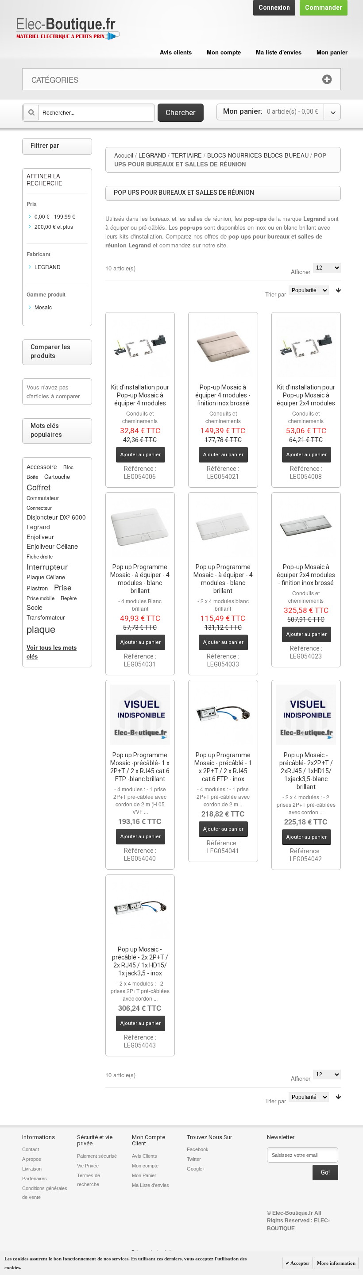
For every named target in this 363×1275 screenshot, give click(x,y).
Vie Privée (88, 1165)
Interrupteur (47, 566)
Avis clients (176, 52)
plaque (41, 629)
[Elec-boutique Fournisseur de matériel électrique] (67, 29)
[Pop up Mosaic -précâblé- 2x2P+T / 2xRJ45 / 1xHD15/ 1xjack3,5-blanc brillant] (306, 715)
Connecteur (39, 507)
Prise (63, 587)
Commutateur (43, 497)
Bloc (68, 466)
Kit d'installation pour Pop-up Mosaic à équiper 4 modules (140, 395)
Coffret (38, 487)
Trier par (275, 294)
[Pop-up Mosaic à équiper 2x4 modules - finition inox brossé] (306, 527)
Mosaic (43, 307)
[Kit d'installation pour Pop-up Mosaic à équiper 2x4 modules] (306, 347)
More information (336, 1263)
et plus (54, 226)
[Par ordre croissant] (338, 290)
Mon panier (332, 52)
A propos (31, 1159)
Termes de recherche (88, 1180)
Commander (323, 7)
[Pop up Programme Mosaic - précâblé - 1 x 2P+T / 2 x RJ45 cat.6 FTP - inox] (223, 715)
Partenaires (34, 1178)
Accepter (299, 1263)
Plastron (37, 588)
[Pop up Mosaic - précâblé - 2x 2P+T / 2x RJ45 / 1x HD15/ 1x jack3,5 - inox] (140, 909)
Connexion (274, 7)
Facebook (198, 1149)
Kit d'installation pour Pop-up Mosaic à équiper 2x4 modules (306, 395)
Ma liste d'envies (278, 52)
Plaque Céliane (46, 577)
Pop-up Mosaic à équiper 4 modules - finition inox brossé (223, 395)
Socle (34, 607)
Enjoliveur (40, 536)
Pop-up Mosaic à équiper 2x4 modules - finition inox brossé (306, 574)
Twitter (194, 1159)
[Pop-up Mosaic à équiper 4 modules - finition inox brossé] (223, 347)
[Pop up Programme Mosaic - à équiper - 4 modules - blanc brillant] (140, 527)
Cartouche (57, 476)
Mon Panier (144, 1175)
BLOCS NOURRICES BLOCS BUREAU (258, 155)
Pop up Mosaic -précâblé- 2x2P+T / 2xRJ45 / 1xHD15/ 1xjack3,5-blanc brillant (306, 770)
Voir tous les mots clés (52, 651)
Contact (30, 1149)
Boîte (32, 476)
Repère (69, 597)
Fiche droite (40, 556)
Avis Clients (144, 1156)
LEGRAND (152, 155)
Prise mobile (40, 597)
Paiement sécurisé (97, 1156)
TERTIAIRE (186, 155)
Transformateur (46, 617)
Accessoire (42, 466)
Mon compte (224, 52)
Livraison (32, 1168)
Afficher (300, 271)
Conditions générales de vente (44, 1193)
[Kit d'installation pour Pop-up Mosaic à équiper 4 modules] (140, 347)
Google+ (196, 1168)
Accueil (123, 155)
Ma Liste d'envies (150, 1185)
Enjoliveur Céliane (52, 546)
